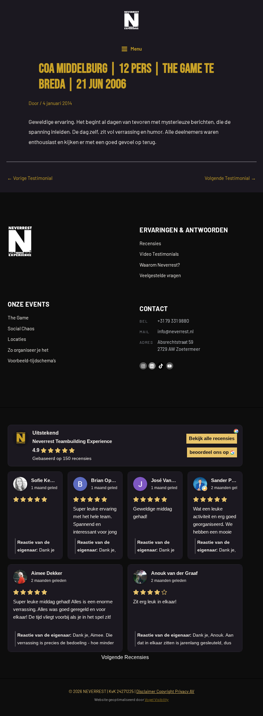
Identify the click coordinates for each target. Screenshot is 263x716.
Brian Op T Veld (104, 480)
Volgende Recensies (125, 657)
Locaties (17, 339)
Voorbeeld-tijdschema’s (32, 360)
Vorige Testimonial (30, 178)
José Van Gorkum (164, 480)
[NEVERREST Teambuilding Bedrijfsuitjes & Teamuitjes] (131, 20)
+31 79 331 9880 (173, 321)
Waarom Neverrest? (160, 265)
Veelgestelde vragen (160, 275)
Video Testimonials (159, 254)
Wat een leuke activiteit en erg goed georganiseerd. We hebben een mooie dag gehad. (214, 521)
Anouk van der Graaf (174, 573)
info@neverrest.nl (175, 331)
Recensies (150, 243)
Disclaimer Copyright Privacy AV (165, 691)
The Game (18, 317)
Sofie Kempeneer (44, 480)
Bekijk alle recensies (211, 438)
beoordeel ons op (209, 452)
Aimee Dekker (46, 573)
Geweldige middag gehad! (152, 512)
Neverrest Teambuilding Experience (72, 441)
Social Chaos (21, 328)
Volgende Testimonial (230, 178)
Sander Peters (224, 480)
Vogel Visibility (157, 699)
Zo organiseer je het (28, 350)
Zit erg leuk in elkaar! (154, 601)
